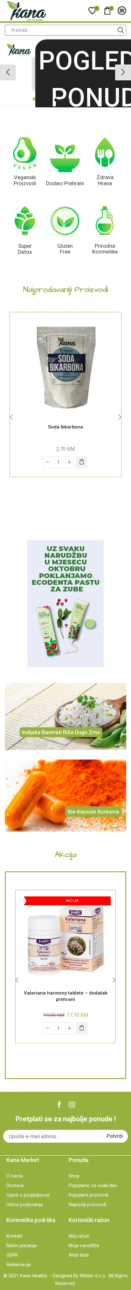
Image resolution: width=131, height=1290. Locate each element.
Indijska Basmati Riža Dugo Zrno (61, 732)
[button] (56, 99)
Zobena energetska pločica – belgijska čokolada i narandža (65, 430)
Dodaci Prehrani (65, 183)
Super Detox (25, 249)
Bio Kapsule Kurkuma (93, 811)
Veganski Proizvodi (25, 180)
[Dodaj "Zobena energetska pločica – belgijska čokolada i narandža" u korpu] (81, 462)
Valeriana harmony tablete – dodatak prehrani (65, 996)
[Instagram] (72, 1104)
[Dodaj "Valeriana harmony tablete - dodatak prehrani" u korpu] (81, 1028)
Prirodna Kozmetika (105, 249)
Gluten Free (65, 249)
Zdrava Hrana (105, 180)
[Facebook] (59, 1104)
